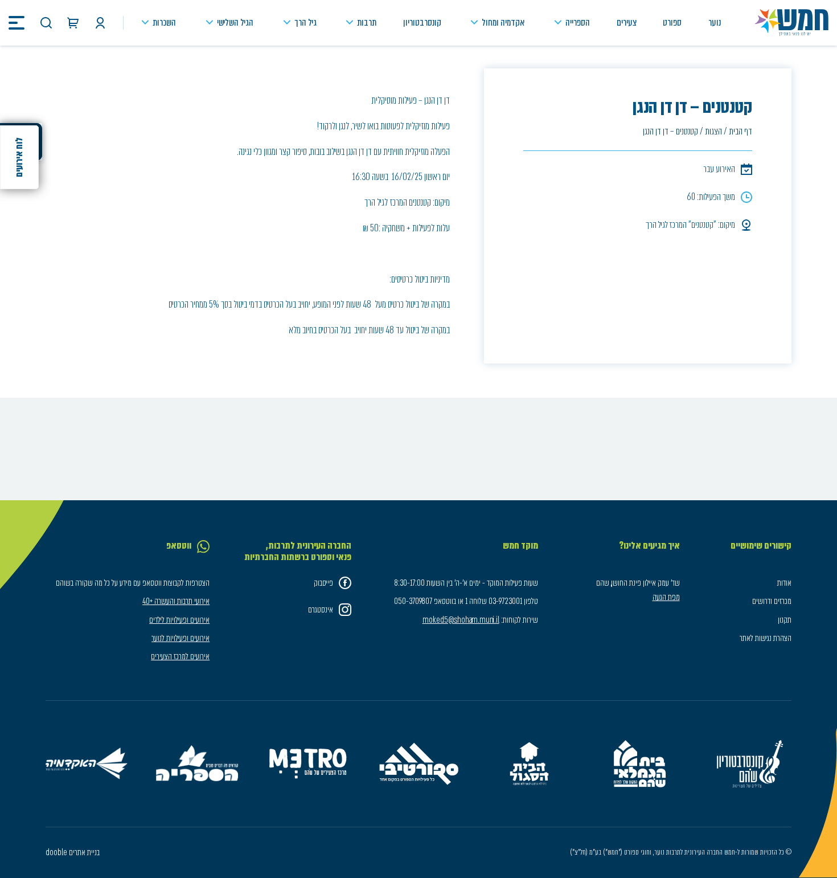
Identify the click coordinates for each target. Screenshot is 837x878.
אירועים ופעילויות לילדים (179, 620)
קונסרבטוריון (422, 22)
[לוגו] (791, 22)
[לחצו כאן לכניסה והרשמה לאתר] (100, 22)
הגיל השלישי (235, 22)
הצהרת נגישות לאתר (765, 638)
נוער (714, 22)
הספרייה (577, 22)
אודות (784, 583)
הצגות (713, 131)
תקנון (784, 620)
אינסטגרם (320, 609)
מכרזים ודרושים (771, 601)
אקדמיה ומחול (503, 22)
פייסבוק (323, 583)
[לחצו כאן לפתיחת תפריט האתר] (16, 23)
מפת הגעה (666, 597)
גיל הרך (305, 22)
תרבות (366, 22)
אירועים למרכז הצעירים (180, 656)
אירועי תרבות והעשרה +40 (176, 601)
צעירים (627, 22)
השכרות (164, 22)
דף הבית (740, 131)
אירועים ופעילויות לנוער (180, 638)
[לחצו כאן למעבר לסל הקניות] (73, 22)
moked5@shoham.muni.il (460, 620)
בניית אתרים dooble (73, 852)
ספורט (672, 22)
